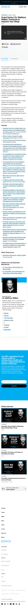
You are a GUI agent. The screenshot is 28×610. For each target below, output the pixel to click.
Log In (2, 570)
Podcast (6, 315)
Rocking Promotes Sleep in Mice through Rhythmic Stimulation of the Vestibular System (14, 239)
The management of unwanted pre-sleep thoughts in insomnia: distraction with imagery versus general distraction (14, 155)
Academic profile (8, 320)
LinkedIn (6, 327)
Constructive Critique (6, 585)
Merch (3, 537)
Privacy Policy (4, 590)
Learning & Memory (5, 481)
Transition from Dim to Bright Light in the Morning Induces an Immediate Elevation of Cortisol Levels (14, 130)
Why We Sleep (8, 318)
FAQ (2, 577)
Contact (3, 581)
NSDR (2, 516)
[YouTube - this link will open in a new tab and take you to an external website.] (2, 604)
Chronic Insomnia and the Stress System (14, 140)
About (2, 524)
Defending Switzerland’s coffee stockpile (14, 255)
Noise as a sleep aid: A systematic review (14, 217)
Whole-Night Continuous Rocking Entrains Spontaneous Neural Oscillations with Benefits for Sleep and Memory (14, 231)
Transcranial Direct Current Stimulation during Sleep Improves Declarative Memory (13, 163)
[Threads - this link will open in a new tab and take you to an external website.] (16, 604)
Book (2, 520)
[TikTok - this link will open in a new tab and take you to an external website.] (19, 604)
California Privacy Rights (20, 590)
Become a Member (6, 561)
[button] (21, 7)
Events (3, 529)
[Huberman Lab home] (5, 7)
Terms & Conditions (11, 590)
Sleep (3, 23)
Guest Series (4, 15)
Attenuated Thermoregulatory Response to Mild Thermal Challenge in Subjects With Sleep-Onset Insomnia (14, 199)
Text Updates (4, 554)
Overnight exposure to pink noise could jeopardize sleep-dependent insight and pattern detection (14, 223)
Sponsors (3, 533)
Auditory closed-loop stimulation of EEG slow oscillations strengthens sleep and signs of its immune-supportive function (14, 169)
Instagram (7, 325)
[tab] (4, 59)
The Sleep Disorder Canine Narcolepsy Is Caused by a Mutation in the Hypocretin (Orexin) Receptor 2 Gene (14, 245)
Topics (3, 512)
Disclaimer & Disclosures (14, 593)
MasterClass (7, 329)
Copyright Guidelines (5, 593)
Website (6, 313)
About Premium (5, 565)
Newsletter (4, 550)
